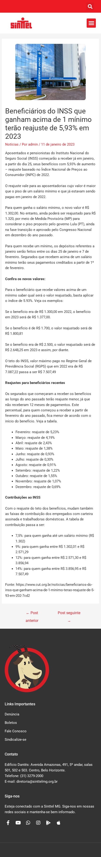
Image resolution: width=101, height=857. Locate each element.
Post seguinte (69, 614)
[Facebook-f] (8, 822)
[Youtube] (18, 822)
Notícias (12, 144)
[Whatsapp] (28, 822)
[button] (90, 6)
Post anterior (32, 614)
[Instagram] (38, 822)
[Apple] (58, 822)
